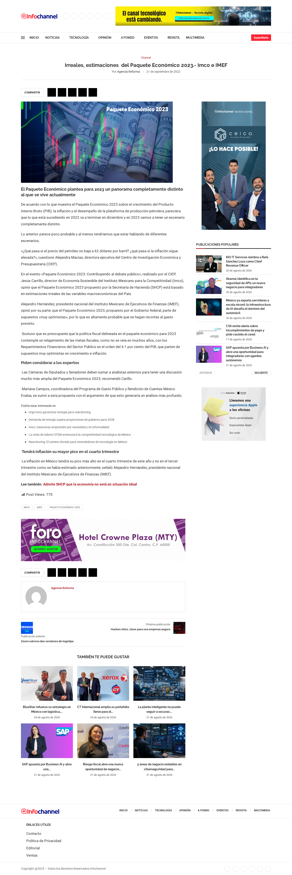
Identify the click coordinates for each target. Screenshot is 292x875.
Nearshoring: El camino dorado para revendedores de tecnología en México (78, 442)
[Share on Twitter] (62, 92)
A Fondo (127, 37)
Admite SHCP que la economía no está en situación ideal (90, 484)
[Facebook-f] (227, 869)
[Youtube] (99, 16)
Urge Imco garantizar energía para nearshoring (60, 412)
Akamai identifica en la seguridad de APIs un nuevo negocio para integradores (245, 283)
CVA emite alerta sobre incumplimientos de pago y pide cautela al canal (245, 330)
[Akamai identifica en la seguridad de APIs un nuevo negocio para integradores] (209, 285)
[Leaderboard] (193, 8)
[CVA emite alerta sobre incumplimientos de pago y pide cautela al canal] (209, 332)
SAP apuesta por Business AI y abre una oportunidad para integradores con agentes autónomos (247, 354)
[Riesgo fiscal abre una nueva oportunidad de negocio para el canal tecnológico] (103, 740)
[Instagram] (82, 16)
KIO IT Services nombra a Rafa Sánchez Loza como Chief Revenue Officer (247, 261)
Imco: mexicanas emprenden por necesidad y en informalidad (69, 427)
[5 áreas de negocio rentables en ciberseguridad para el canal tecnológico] (159, 740)
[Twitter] (74, 16)
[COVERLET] (234, 104)
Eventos (151, 37)
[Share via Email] (92, 92)
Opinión (104, 37)
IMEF (39, 507)
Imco (27, 507)
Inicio (34, 37)
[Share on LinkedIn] (72, 92)
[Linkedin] (90, 16)
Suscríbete (261, 37)
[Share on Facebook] (51, 92)
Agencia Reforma (128, 71)
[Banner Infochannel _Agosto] (234, 389)
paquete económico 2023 (65, 507)
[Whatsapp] (107, 16)
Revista (174, 37)
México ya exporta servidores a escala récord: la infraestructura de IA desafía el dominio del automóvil (248, 307)
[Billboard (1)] (103, 521)
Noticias (52, 37)
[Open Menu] (23, 38)
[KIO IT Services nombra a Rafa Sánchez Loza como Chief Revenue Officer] (209, 263)
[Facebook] (66, 16)
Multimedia (195, 37)
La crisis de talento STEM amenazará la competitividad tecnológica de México (80, 434)
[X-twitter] (236, 869)
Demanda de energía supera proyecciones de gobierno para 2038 (71, 419)
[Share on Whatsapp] (82, 92)
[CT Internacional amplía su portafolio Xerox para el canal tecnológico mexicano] (103, 683)
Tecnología (79, 37)
